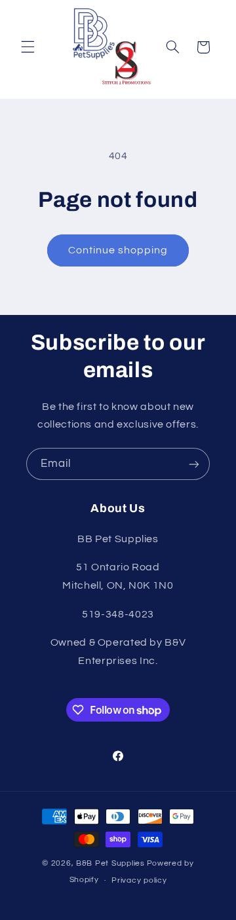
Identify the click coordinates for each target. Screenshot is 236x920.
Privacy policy (139, 880)
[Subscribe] (194, 464)
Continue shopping (118, 250)
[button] (27, 47)
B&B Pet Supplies (110, 863)
